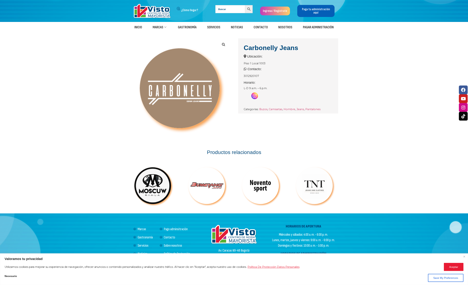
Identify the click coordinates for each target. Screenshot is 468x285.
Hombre (289, 109)
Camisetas (275, 109)
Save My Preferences (445, 277)
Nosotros (285, 27)
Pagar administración (318, 27)
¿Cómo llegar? (189, 10)
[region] (234, 269)
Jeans (300, 109)
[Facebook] (463, 90)
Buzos (263, 109)
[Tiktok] (463, 116)
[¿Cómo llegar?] (178, 8)
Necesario (11, 276)
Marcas (158, 27)
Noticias (237, 27)
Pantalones (312, 109)
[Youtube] (463, 98)
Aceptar (453, 266)
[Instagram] (463, 107)
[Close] (464, 256)
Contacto (261, 27)
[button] (223, 44)
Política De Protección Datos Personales (273, 267)
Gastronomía (187, 27)
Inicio (138, 27)
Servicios (213, 27)
